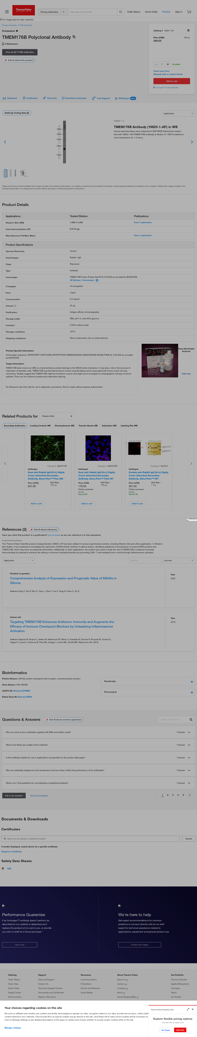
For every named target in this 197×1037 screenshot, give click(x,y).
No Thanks (166, 1030)
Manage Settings (13, 1027)
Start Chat (180, 1030)
